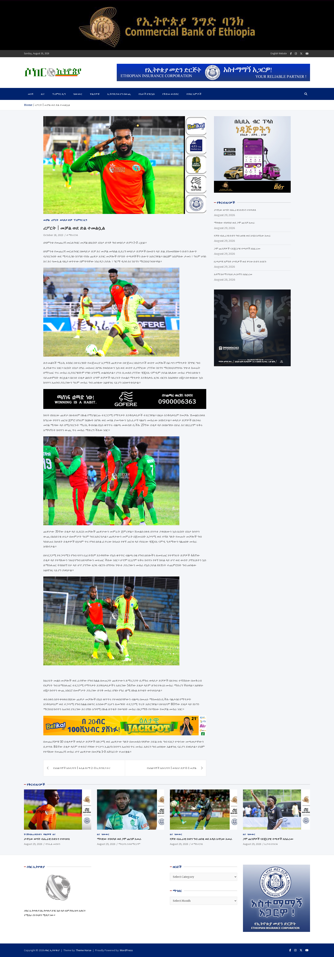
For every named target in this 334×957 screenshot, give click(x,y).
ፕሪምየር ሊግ (59, 94)
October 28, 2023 (53, 235)
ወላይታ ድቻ (66, 220)
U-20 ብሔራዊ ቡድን (33, 834)
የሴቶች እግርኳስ (147, 94)
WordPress (126, 950)
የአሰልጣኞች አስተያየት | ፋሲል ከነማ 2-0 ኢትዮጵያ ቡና (81, 768)
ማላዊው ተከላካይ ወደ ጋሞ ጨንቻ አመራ (234, 222)
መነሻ (30, 94)
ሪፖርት (54, 220)
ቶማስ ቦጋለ (72, 235)
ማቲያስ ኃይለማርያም (129, 844)
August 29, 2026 (33, 844)
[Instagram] (295, 54)
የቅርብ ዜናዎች (36, 784)
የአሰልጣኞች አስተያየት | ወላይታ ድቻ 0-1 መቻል (171, 768)
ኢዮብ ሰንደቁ (271, 844)
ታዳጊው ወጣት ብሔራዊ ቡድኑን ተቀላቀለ (235, 210)
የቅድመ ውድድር (170, 94)
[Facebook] (291, 54)
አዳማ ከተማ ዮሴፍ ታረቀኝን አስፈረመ (233, 274)
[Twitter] (301, 54)
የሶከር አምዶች (194, 94)
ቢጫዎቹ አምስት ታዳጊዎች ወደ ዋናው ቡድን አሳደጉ (240, 261)
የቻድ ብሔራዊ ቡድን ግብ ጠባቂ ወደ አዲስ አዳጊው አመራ (242, 235)
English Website (279, 53)
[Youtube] (307, 54)
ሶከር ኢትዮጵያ (52, 950)
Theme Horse (83, 950)
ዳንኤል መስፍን (52, 844)
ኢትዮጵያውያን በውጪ (119, 94)
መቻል (46, 220)
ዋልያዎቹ (95, 94)
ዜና (42, 94)
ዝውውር (77, 94)
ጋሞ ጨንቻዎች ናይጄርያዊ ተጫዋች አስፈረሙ (237, 248)
